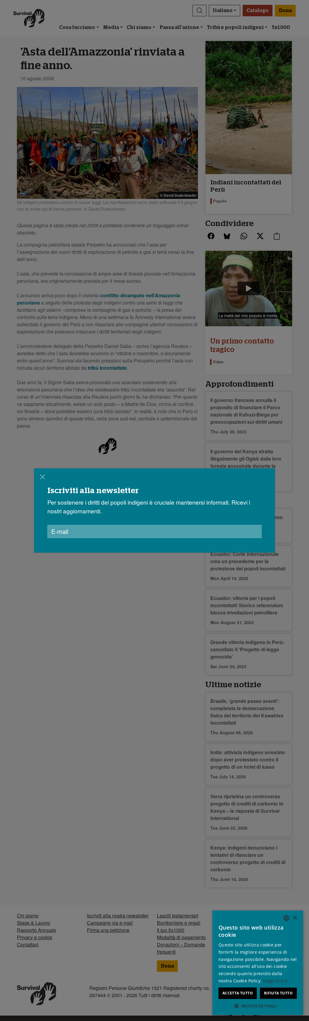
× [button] (294, 918)
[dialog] (154, 510)
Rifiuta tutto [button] (278, 993)
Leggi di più (275, 981)
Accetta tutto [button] (237, 993)
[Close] (42, 476)
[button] (257, 1006)
